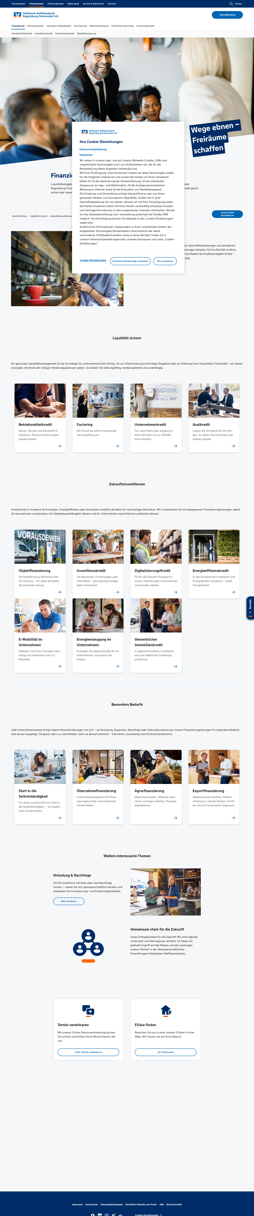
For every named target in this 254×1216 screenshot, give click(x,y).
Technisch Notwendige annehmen (130, 261)
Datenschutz (92, 1204)
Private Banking (55, 3)
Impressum (77, 1204)
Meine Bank (73, 3)
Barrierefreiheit (174, 1204)
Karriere (112, 3)
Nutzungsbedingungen (112, 1204)
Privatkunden (18, 3)
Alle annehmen (165, 261)
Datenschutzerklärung (92, 149)
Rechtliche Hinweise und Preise (141, 1204)
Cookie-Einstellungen (93, 260)
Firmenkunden (36, 3)
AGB (161, 1204)
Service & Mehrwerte (93, 3)
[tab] (18, 26)
